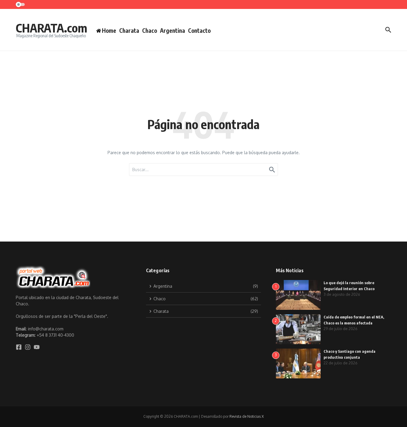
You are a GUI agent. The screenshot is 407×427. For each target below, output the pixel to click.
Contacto (199, 30)
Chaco (149, 30)
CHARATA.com (51, 27)
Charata (129, 30)
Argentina (172, 30)
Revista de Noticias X (246, 416)
